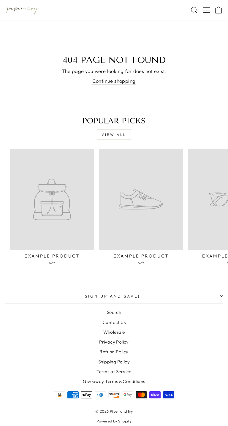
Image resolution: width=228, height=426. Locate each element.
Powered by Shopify (114, 421)
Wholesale (114, 332)
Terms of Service (114, 371)
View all (114, 134)
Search (114, 312)
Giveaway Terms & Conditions (114, 381)
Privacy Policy (114, 342)
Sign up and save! (112, 296)
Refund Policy (113, 352)
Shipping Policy (114, 362)
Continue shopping (113, 81)
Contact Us (114, 322)
